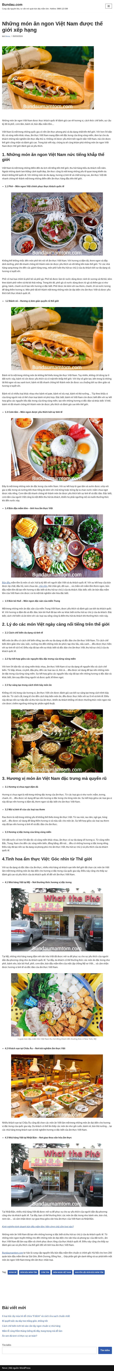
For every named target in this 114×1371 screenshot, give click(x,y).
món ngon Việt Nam (62, 1272)
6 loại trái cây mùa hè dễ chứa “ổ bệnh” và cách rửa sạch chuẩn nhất (36, 1316)
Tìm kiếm (6, 1345)
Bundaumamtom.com (12, 1253)
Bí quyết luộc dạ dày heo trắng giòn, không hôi (25, 1321)
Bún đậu (6, 582)
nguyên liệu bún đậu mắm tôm (89, 1272)
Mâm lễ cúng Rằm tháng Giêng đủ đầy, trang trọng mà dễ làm (32, 1331)
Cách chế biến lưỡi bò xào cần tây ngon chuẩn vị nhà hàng (31, 1326)
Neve (4, 1368)
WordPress (24, 1368)
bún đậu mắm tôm (28, 1272)
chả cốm (43, 586)
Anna (7, 36)
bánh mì (12, 1272)
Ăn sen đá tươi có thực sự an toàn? (19, 1336)
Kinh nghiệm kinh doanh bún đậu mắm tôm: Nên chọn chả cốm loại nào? (38, 1226)
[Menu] (108, 6)
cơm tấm (45, 1272)
